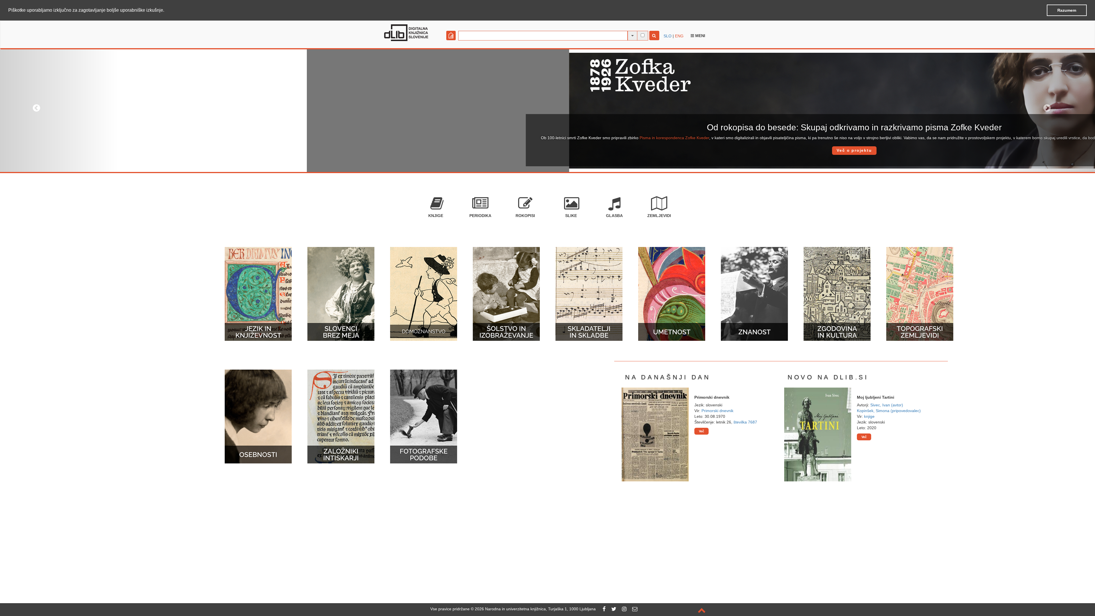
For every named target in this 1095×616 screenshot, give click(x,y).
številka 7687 (745, 422)
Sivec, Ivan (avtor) (886, 405)
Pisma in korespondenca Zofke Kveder (367, 137)
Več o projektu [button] (547, 150)
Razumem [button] (1066, 10)
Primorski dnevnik (717, 410)
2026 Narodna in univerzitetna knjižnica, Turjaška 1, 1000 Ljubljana (535, 609)
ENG (679, 36)
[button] (166, 10)
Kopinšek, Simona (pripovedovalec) (889, 410)
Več (701, 431)
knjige (869, 416)
